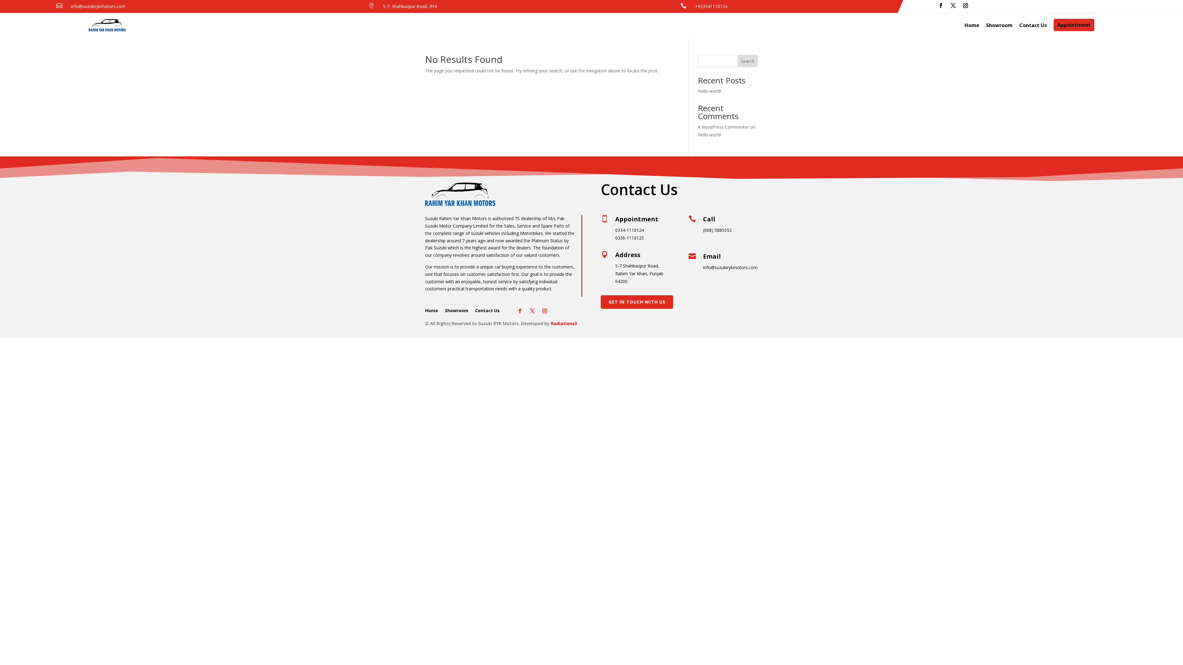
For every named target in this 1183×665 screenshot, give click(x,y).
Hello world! (709, 91)
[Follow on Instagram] (965, 5)
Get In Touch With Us (636, 302)
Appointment (1074, 25)
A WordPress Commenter (723, 127)
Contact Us (1033, 25)
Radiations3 (564, 323)
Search (747, 61)
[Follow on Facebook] (941, 5)
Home (972, 25)
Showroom (999, 25)
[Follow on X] (953, 5)
